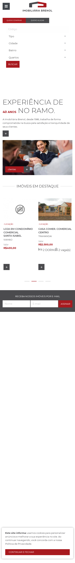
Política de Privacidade (18, 543)
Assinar (65, 304)
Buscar (12, 64)
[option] (37, 157)
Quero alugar (37, 20)
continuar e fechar (21, 552)
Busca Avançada (60, 20)
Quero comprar (14, 20)
